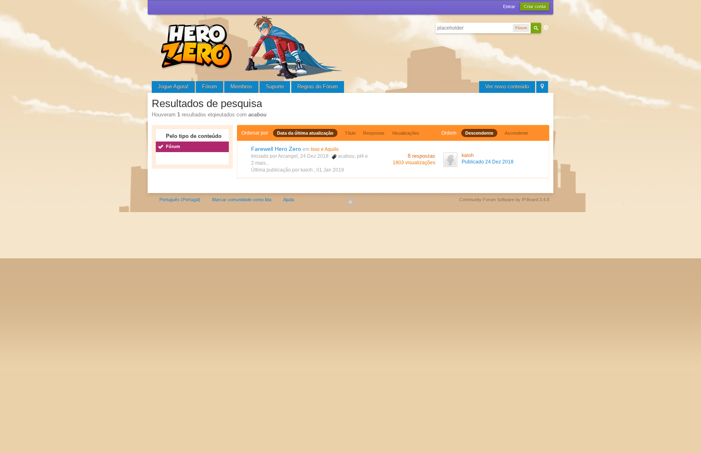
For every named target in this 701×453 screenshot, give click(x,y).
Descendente (479, 133)
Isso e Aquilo (325, 149)
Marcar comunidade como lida (241, 199)
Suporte (275, 87)
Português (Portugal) (179, 199)
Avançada (546, 27)
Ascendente (516, 133)
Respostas (374, 133)
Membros (241, 87)
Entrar (509, 6)
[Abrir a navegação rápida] (542, 87)
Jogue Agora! (173, 87)
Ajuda (288, 199)
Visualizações (405, 133)
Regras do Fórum (317, 87)
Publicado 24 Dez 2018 (488, 162)
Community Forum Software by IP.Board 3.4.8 (504, 199)
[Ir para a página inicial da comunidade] (253, 46)
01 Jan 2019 (330, 170)
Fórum (209, 87)
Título (350, 133)
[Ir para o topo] (350, 202)
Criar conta (535, 6)
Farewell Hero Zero (276, 149)
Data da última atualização (305, 133)
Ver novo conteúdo (507, 87)
